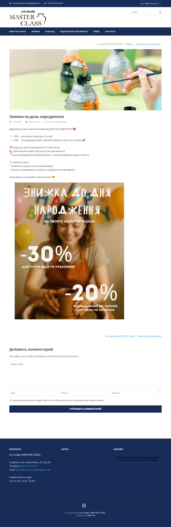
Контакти (110, 31)
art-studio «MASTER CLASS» (93, 513)
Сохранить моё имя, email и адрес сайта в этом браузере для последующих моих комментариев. (57, 400)
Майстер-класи (17, 31)
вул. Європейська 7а (150, 3)
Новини (36, 31)
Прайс (96, 31)
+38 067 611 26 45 (55, 3)
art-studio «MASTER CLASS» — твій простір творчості (133, 336)
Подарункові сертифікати (74, 31)
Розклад (50, 31)
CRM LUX (91, 515)
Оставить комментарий (56, 122)
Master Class (34, 122)
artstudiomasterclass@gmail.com (26, 3)
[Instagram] (84, 506)
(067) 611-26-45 (28, 465)
